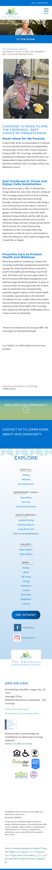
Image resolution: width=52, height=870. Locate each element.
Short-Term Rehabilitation (26, 533)
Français (23, 852)
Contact (26, 590)
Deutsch (40, 852)
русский (9, 859)
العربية (43, 855)
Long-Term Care (26, 529)
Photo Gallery (26, 549)
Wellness (26, 479)
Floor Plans (26, 497)
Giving (26, 581)
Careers (26, 604)
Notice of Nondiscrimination (18, 848)
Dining (26, 475)
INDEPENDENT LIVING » (26, 492)
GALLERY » (26, 544)
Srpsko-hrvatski (26, 859)
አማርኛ (31, 852)
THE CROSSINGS (9, 49)
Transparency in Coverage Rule (22, 713)
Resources (26, 585)
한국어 (7, 855)
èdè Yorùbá (29, 855)
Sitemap (25, 709)
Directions (26, 594)
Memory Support (26, 524)
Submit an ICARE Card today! (18, 743)
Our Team (26, 577)
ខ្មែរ (6, 862)
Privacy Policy (12, 709)
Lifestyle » (26, 470)
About (26, 572)
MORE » (26, 562)
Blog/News (26, 599)
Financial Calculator (26, 506)
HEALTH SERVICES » (26, 515)
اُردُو (37, 855)
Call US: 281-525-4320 (39, 3)
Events (26, 568)
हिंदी (16, 859)
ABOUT (22, 49)
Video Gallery (26, 554)
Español (36, 848)
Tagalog (40, 859)
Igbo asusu (17, 855)
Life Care (26, 502)
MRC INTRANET (26, 614)
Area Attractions (26, 484)
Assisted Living (26, 520)
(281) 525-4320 (16, 683)
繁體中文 (13, 852)
